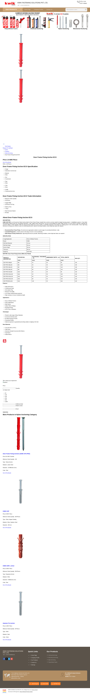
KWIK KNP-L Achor (8, 566)
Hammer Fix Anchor (9, 623)
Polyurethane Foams (52, 662)
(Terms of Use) (35, 689)
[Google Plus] (12, 659)
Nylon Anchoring (9, 153)
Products (7, 151)
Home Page (27, 9)
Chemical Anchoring (52, 655)
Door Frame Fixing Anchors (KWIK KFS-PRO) (16, 453)
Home (6, 149)
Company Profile (38, 9)
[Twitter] (6, 659)
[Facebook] (4, 659)
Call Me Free (56, 683)
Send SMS (45, 683)
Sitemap (33, 664)
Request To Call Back (8, 148)
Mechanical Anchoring (53, 657)
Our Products (11, 9)
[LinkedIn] (9, 659)
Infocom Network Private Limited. (26, 691)
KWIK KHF (6, 511)
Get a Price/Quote (7, 162)
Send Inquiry (8, 146)
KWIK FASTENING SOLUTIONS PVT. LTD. (32, 3)
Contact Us (49, 9)
